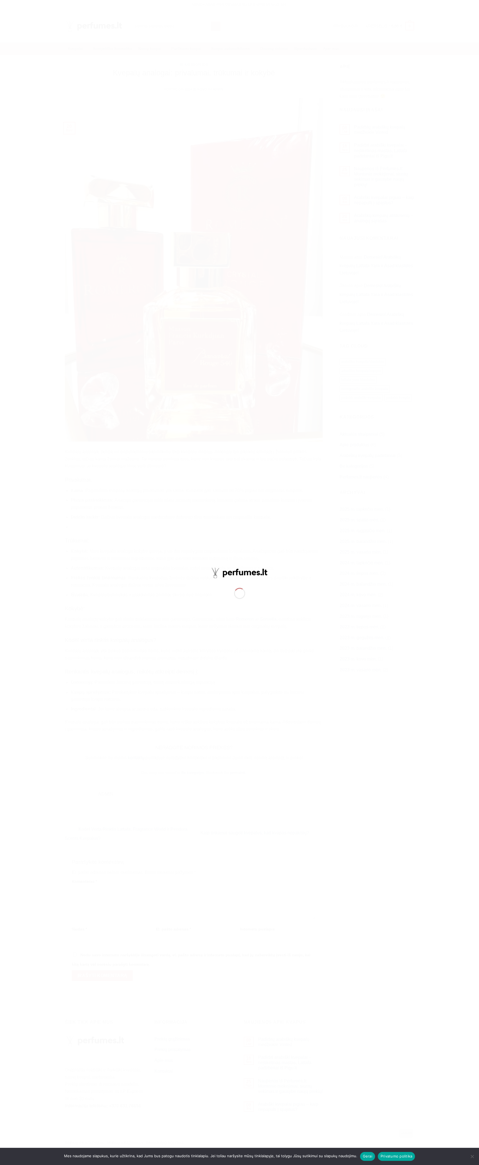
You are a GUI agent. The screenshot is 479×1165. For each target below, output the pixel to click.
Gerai (367, 1156)
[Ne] (472, 1158)
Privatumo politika (396, 1156)
